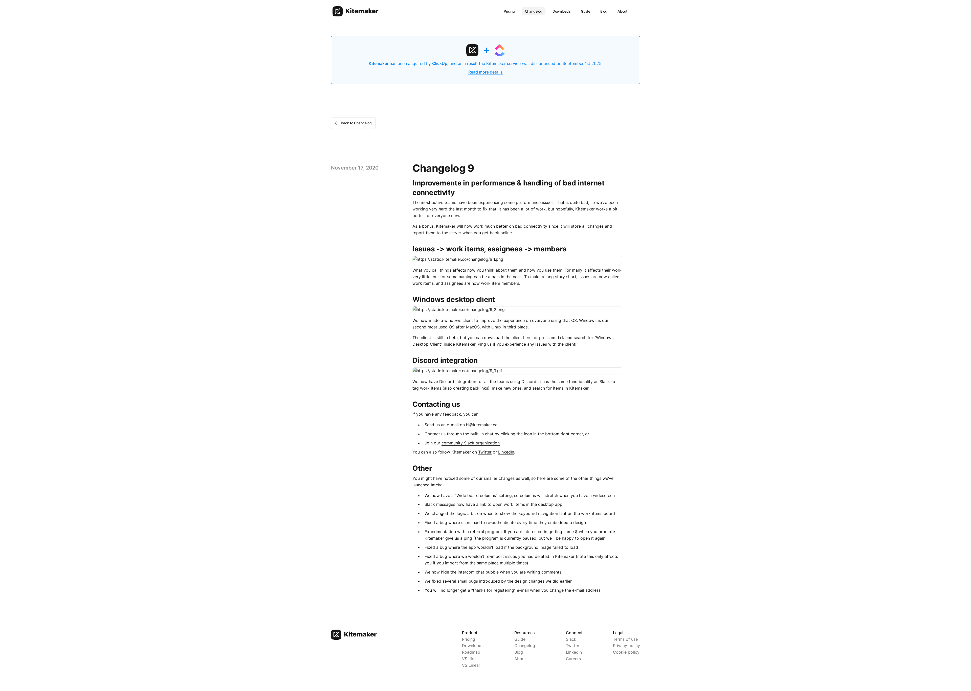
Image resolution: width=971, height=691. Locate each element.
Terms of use (625, 639)
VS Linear (471, 665)
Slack (571, 639)
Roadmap (471, 652)
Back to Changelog (356, 123)
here (527, 337)
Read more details (485, 72)
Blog (603, 11)
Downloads (562, 11)
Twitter (485, 452)
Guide (585, 11)
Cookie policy (626, 652)
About (622, 11)
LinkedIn (506, 452)
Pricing (509, 11)
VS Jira (469, 658)
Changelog (533, 11)
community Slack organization (471, 442)
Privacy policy (626, 645)
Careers (573, 658)
